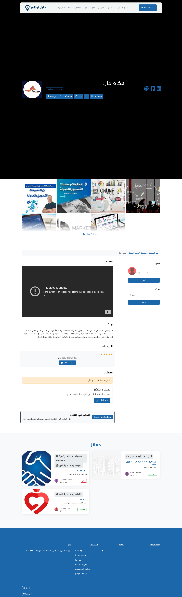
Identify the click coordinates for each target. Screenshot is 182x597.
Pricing (78, 551)
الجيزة (28, 588)
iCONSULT (82, 471)
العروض (101, 7)
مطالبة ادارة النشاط (102, 417)
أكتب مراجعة (55, 96)
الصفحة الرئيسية (65, 7)
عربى (28, 594)
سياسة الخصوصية (82, 569)
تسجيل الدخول (123, 7)
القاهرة (146, 467)
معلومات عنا (80, 555)
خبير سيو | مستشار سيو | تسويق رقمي (141, 463)
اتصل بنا (78, 560)
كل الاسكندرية (82, 474)
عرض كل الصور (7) (92, 234)
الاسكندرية (72, 474)
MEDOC (83, 499)
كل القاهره (153, 467)
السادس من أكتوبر (70, 502)
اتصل (110, 7)
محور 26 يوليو (82, 502)
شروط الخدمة (81, 564)
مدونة (92, 7)
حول (85, 7)
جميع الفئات (134, 253)
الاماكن (78, 7)
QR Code (97, 96)
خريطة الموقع (81, 573)
